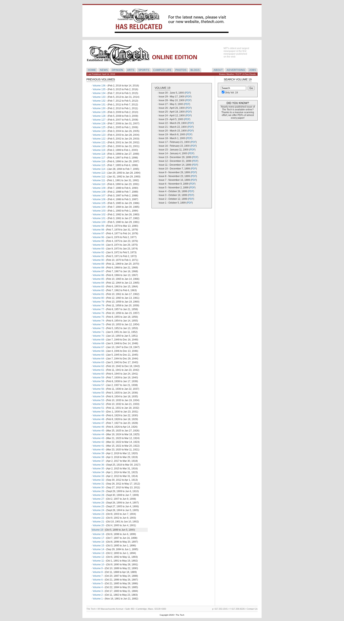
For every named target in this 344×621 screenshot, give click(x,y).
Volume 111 (99, 180)
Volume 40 (98, 449)
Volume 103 (99, 210)
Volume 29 (98, 491)
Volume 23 (98, 514)
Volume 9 (98, 568)
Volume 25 (98, 506)
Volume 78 (98, 305)
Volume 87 (98, 271)
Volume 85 (98, 279)
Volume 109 (99, 188)
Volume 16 (98, 541)
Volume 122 (99, 138)
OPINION (117, 70)
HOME (92, 70)
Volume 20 (98, 525)
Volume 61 (98, 370)
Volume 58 (98, 381)
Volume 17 (98, 538)
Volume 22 (98, 517)
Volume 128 (99, 116)
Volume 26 (98, 502)
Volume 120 (99, 146)
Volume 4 (98, 587)
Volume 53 (98, 400)
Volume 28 (98, 495)
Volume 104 (99, 207)
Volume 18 (98, 534)
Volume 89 (98, 263)
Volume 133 (99, 97)
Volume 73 (98, 324)
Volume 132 (99, 100)
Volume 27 (98, 498)
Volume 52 (98, 404)
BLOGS (195, 70)
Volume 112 (99, 176)
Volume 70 (98, 335)
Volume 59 (98, 377)
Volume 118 (99, 153)
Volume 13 (98, 553)
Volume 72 (98, 328)
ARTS (130, 70)
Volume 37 (98, 461)
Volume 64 (98, 358)
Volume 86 (98, 275)
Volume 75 (98, 316)
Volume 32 (98, 480)
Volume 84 (98, 282)
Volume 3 (98, 591)
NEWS (104, 70)
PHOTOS (181, 70)
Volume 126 (99, 123)
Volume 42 (98, 442)
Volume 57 (98, 385)
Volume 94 (98, 244)
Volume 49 (98, 415)
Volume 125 (99, 127)
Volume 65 (98, 354)
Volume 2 (98, 594)
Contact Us (252, 609)
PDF (187, 92)
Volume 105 (99, 203)
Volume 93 (98, 248)
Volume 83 (98, 286)
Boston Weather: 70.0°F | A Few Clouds (237, 74)
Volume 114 (99, 169)
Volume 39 (98, 453)
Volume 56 (98, 389)
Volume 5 (98, 583)
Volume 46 (98, 426)
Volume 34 (98, 472)
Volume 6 (98, 579)
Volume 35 (98, 468)
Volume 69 (98, 339)
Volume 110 (99, 184)
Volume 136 (99, 85)
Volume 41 (98, 445)
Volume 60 (98, 373)
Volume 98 (98, 229)
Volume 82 (98, 290)
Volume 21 (98, 521)
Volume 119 (99, 150)
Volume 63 (98, 362)
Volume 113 (99, 172)
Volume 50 (98, 411)
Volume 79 (98, 301)
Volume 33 (98, 476)
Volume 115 (99, 165)
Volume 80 (98, 298)
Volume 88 (98, 267)
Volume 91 (98, 256)
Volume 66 (98, 351)
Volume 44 (98, 434)
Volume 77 (98, 309)
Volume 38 (98, 457)
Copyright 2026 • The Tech (172, 615)
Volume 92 (98, 252)
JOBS (252, 70)
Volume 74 (98, 320)
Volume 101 (99, 218)
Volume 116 (99, 161)
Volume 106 (99, 199)
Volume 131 (99, 104)
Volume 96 (98, 237)
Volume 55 (98, 392)
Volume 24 (98, 510)
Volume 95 (98, 241)
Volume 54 (98, 396)
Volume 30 (98, 487)
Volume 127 (99, 119)
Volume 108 (99, 191)
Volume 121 (99, 142)
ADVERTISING (236, 70)
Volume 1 (98, 598)
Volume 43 (98, 438)
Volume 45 (98, 430)
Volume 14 (98, 549)
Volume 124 (99, 131)
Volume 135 (99, 89)
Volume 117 (99, 157)
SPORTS (143, 70)
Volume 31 (98, 483)
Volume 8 (98, 572)
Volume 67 (98, 347)
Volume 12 (98, 557)
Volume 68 (98, 343)
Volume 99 (98, 225)
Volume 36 (98, 464)
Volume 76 (98, 313)
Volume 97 (98, 233)
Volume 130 (99, 108)
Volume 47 (98, 423)
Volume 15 (98, 545)
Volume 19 (97, 529)
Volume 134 (99, 93)
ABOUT (218, 70)
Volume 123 (99, 134)
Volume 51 (98, 407)
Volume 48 (98, 419)
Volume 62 (98, 366)
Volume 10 (98, 564)
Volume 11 (98, 560)
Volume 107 (99, 195)
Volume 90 (98, 260)
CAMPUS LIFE (162, 70)
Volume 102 (99, 214)
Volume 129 (99, 112)
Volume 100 (99, 222)
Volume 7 (98, 576)
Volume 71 (98, 332)
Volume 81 (98, 294)
